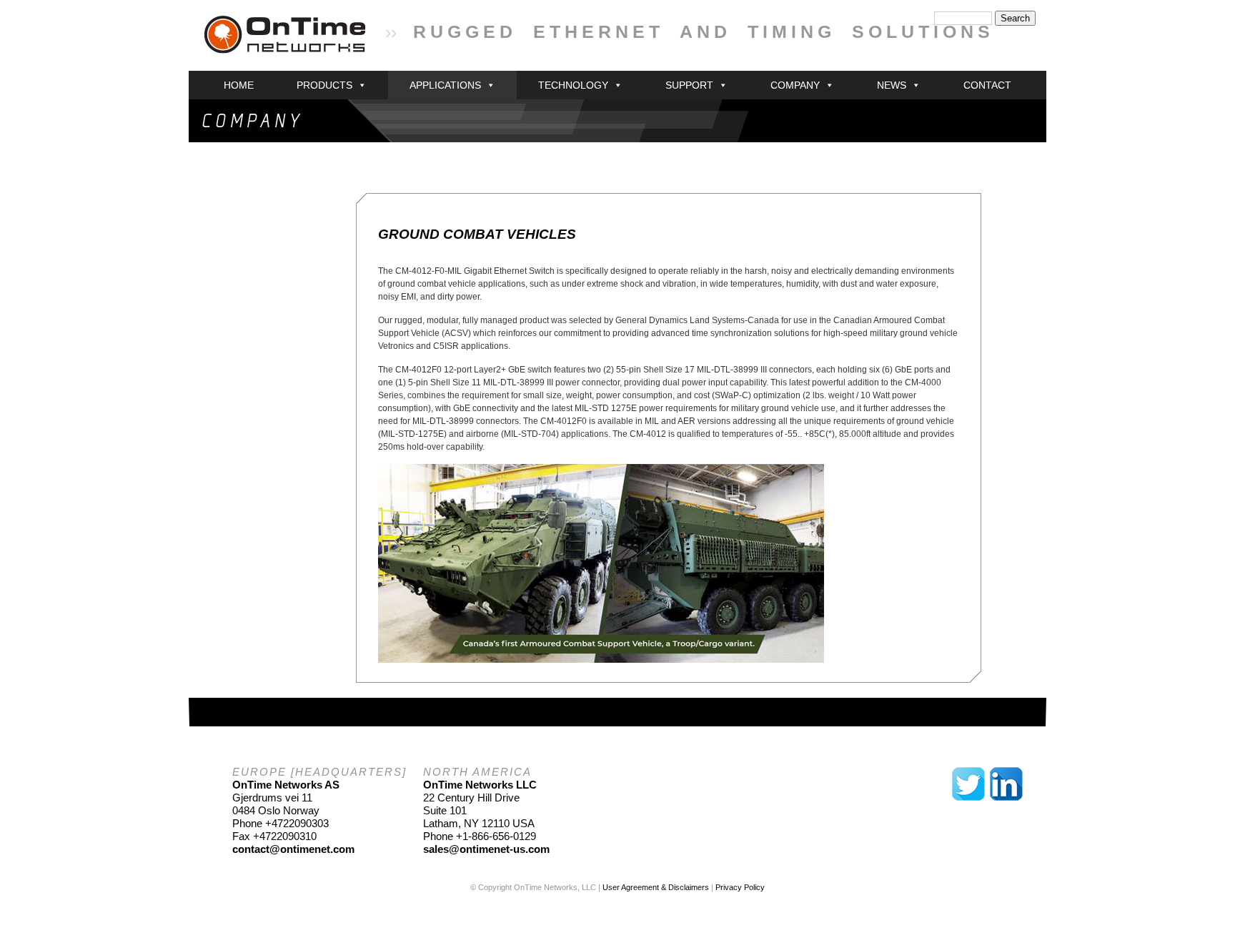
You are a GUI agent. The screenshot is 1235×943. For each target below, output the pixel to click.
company (795, 85)
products (324, 85)
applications (445, 85)
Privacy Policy (740, 887)
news (891, 85)
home (239, 85)
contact (987, 85)
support (689, 85)
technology (573, 85)
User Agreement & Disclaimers (655, 887)
